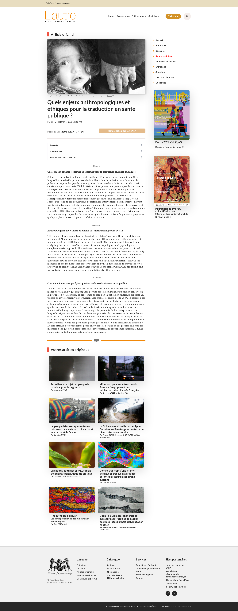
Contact (140, 578)
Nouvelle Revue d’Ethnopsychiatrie (115, 576)
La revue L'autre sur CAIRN (175, 566)
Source (109, 96)
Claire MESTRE (75, 122)
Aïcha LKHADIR (58, 122)
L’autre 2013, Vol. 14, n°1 (72, 132)
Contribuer (153, 16)
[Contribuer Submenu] (160, 16)
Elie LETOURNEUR (110, 527)
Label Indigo (186, 606)
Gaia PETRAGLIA (60, 524)
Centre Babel (172, 583)
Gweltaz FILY (123, 393)
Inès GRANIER (124, 527)
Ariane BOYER (108, 435)
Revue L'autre (113, 568)
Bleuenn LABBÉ (109, 393)
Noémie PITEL (75, 476)
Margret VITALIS (60, 390)
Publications (138, 16)
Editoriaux (81, 565)
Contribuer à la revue (87, 579)
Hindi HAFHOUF (60, 476)
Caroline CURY (60, 435)
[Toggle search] (187, 16)
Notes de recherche (86, 575)
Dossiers (81, 568)
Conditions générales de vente (148, 569)
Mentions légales (144, 574)
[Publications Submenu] (145, 16)
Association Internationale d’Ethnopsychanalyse (176, 574)
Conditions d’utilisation (147, 565)
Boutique (110, 565)
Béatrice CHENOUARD (124, 435)
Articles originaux (85, 572)
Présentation (123, 16)
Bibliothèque (112, 572)
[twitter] (174, 593)
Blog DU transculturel (176, 587)
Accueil (111, 16)
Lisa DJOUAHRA (109, 482)
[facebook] (168, 593)
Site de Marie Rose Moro (177, 580)
